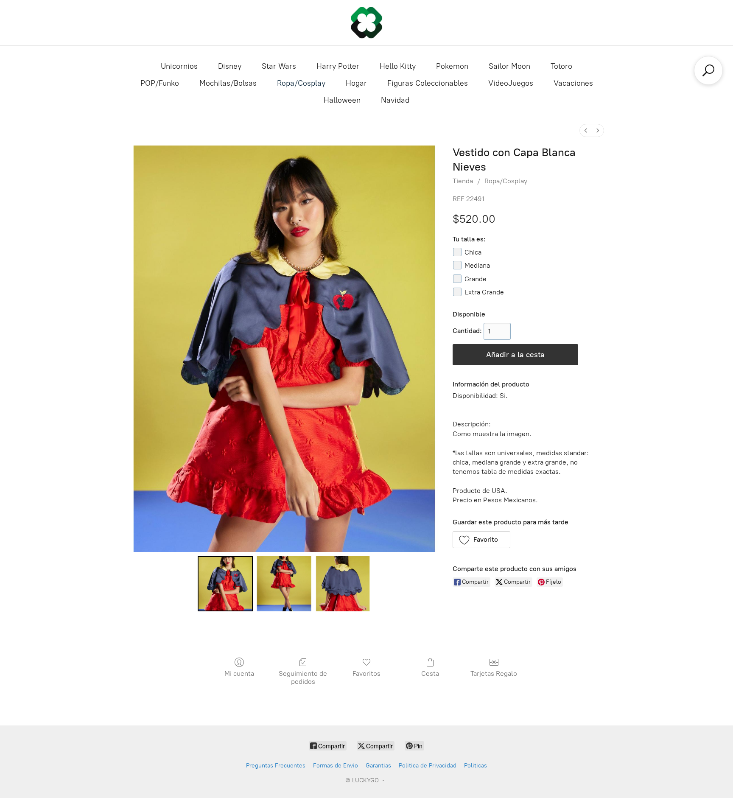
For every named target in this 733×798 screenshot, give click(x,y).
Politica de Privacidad (427, 765)
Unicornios (179, 66)
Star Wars (279, 66)
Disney (229, 66)
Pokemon (452, 66)
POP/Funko (159, 83)
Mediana (477, 265)
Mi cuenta (239, 673)
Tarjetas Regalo (493, 673)
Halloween (342, 100)
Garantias (378, 765)
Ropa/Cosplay (301, 83)
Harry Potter (337, 66)
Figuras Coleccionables (427, 83)
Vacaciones (573, 83)
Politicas (475, 765)
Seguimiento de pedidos (303, 677)
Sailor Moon (509, 66)
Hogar (356, 83)
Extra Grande (484, 292)
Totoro (561, 66)
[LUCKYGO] (366, 22)
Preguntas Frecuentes (275, 765)
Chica (472, 252)
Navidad (395, 100)
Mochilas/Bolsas (228, 83)
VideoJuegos (510, 83)
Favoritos (366, 673)
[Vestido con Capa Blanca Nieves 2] (342, 583)
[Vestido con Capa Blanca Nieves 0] (225, 583)
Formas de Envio (335, 765)
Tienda (463, 181)
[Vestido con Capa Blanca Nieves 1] (283, 583)
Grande (475, 279)
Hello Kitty (398, 66)
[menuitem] (586, 130)
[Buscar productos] (708, 70)
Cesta (430, 673)
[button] (482, 539)
